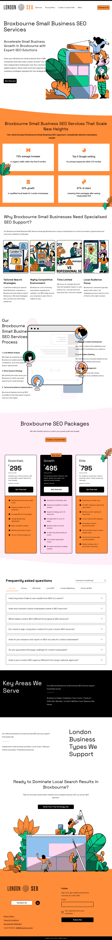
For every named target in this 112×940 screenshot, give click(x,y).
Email (64, 900)
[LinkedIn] (38, 903)
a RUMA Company (62, 938)
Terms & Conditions (11, 920)
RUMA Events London (24, 928)
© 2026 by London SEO (51, 938)
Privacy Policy (9, 916)
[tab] (12, 588)
